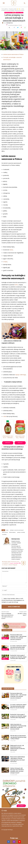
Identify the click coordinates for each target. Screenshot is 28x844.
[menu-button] (4, 3)
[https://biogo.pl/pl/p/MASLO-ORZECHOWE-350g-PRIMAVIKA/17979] (20, 427)
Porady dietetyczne (4, 638)
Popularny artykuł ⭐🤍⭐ (14, 9)
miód (5, 416)
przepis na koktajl (21, 532)
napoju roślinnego (20, 375)
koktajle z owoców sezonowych (17, 530)
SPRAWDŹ (7, 443)
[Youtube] (19, 841)
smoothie (4, 534)
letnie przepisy (12, 532)
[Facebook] (14, 27)
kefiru (16, 285)
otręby (5, 262)
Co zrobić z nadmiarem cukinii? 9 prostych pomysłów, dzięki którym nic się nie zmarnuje (18, 647)
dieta (7, 530)
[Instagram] (14, 841)
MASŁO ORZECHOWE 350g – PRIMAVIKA (20, 436)
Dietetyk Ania (10, 22)
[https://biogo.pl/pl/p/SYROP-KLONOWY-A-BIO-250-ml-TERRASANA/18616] (7, 427)
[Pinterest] (21, 27)
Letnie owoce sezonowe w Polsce (13, 54)
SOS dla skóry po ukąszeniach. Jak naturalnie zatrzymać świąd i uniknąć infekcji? (18, 737)
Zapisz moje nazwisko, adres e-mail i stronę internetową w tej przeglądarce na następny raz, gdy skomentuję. (13, 600)
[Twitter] (17, 27)
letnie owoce (5, 532)
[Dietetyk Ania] (3, 23)
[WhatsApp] (24, 27)
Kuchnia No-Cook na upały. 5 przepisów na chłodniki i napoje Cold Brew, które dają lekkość (18, 657)
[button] (24, 3)
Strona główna (5, 9)
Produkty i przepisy (19, 12)
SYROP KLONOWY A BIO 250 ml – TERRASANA (8, 436)
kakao (11, 250)
